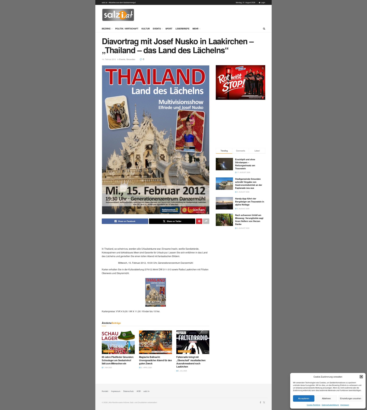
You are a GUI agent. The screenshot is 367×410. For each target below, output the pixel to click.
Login (262, 2)
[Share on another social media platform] (206, 221)
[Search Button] (264, 28)
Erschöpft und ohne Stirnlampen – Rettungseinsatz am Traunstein (245, 164)
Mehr (195, 28)
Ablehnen (326, 398)
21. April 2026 (146, 367)
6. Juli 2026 (182, 371)
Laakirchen (184, 351)
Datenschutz (128, 391)
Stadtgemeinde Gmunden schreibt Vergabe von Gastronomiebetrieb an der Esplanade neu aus (248, 183)
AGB (139, 391)
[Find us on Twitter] (264, 402)
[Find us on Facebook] (260, 402)
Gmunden (130, 59)
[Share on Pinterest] (199, 221)
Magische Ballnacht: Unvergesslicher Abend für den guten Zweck (155, 360)
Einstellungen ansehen (350, 398)
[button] (361, 376)
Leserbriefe (182, 28)
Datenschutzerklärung (330, 405)
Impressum (344, 405)
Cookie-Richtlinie (313, 405)
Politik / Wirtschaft (126, 28)
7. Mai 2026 (107, 367)
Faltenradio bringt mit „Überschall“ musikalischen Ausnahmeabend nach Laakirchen (191, 361)
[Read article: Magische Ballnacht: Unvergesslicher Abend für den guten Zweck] (155, 342)
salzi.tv (147, 391)
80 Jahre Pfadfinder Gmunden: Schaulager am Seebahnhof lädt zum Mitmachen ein (118, 360)
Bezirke (106, 28)
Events (157, 28)
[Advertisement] (213, 14)
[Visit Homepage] (118, 14)
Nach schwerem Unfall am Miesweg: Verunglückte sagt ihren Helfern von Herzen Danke (249, 219)
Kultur (145, 28)
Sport (168, 28)
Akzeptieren (303, 398)
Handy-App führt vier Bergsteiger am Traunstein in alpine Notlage (249, 201)
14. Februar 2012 (109, 59)
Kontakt (105, 391)
